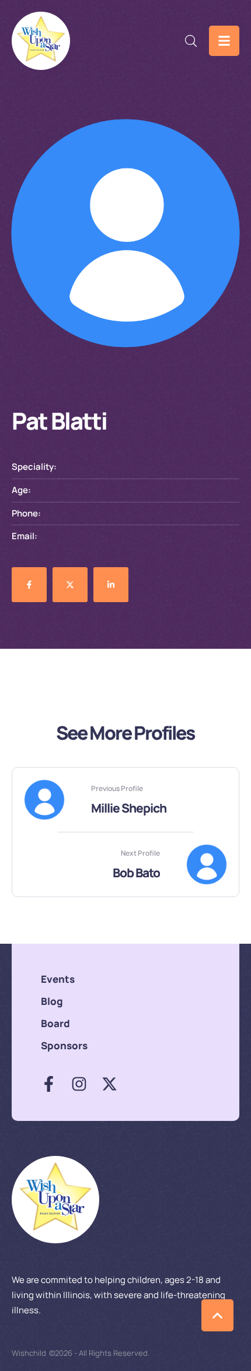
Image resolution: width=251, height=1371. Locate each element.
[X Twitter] (70, 584)
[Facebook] (29, 584)
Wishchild (29, 1353)
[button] (191, 41)
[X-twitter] (109, 1084)
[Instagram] (79, 1084)
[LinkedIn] (110, 584)
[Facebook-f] (49, 1084)
